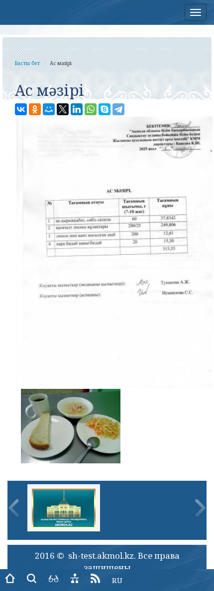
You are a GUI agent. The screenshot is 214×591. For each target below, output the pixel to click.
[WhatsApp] (91, 109)
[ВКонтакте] (21, 109)
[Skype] (104, 109)
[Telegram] (118, 109)
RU (117, 580)
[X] (63, 109)
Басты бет (27, 63)
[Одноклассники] (35, 109)
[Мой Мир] (49, 109)
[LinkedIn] (77, 109)
